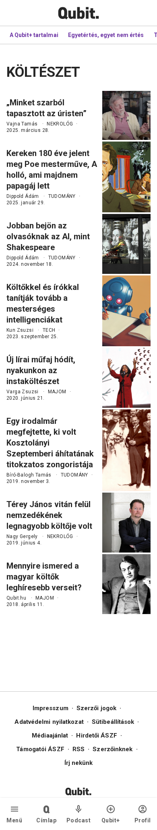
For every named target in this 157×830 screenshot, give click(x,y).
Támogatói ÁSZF (40, 749)
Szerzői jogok (96, 708)
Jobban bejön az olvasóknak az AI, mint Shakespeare (48, 236)
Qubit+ (110, 820)
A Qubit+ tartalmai (34, 35)
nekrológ (60, 124)
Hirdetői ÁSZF (96, 735)
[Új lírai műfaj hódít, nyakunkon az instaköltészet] (126, 378)
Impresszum (50, 708)
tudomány (62, 196)
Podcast (78, 820)
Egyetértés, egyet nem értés (106, 35)
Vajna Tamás (21, 124)
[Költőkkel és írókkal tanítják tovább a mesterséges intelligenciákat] (126, 310)
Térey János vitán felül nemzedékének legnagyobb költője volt (49, 515)
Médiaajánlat (50, 735)
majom (57, 391)
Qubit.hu (16, 598)
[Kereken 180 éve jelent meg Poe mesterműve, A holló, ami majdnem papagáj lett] (126, 177)
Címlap (46, 820)
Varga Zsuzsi (22, 391)
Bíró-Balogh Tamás (29, 475)
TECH (49, 330)
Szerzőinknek (112, 749)
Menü (14, 820)
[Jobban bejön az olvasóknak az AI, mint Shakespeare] (126, 244)
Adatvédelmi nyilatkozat (48, 721)
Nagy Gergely (22, 536)
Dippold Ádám (22, 196)
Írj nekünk (78, 762)
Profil (142, 820)
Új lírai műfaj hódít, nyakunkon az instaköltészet (40, 370)
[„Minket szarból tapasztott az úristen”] (126, 115)
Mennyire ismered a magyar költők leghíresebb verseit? (44, 576)
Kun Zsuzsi (19, 330)
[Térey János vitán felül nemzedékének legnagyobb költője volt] (126, 523)
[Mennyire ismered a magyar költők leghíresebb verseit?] (126, 584)
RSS (78, 749)
